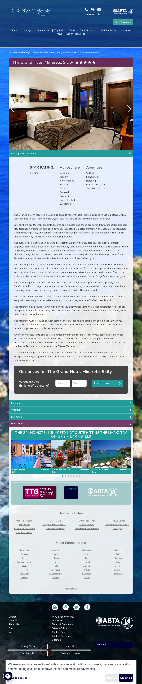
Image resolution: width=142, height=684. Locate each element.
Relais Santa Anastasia (24, 528)
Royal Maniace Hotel (55, 528)
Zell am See (24, 550)
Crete (24, 558)
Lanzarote (86, 573)
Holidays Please (29, 52)
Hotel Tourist (24, 524)
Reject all (111, 677)
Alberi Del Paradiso (24, 521)
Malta (55, 566)
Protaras (55, 554)
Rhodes (86, 570)
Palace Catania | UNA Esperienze (119, 524)
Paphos (24, 554)
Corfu (117, 554)
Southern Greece (24, 562)
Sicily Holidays (64, 52)
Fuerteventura (55, 573)
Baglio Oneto (55, 521)
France (87, 554)
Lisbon (118, 566)
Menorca (24, 577)
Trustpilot (71, 488)
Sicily (24, 566)
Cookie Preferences (62, 636)
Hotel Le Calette (118, 521)
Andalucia (24, 573)
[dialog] (71, 672)
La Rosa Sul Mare (86, 524)
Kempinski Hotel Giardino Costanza (57, 524)
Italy (53, 52)
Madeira (24, 570)
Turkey (87, 577)
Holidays (43, 52)
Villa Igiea (117, 528)
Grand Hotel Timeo (86, 521)
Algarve (86, 566)
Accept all (126, 677)
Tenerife (55, 577)
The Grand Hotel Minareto (86, 52)
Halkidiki (55, 558)
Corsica (55, 550)
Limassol (118, 550)
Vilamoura (55, 570)
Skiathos (118, 558)
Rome (118, 562)
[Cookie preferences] (8, 676)
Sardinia (118, 570)
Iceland (86, 562)
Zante (55, 562)
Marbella (118, 573)
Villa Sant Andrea (24, 532)
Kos (86, 558)
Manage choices (17, 677)
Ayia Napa (86, 550)
